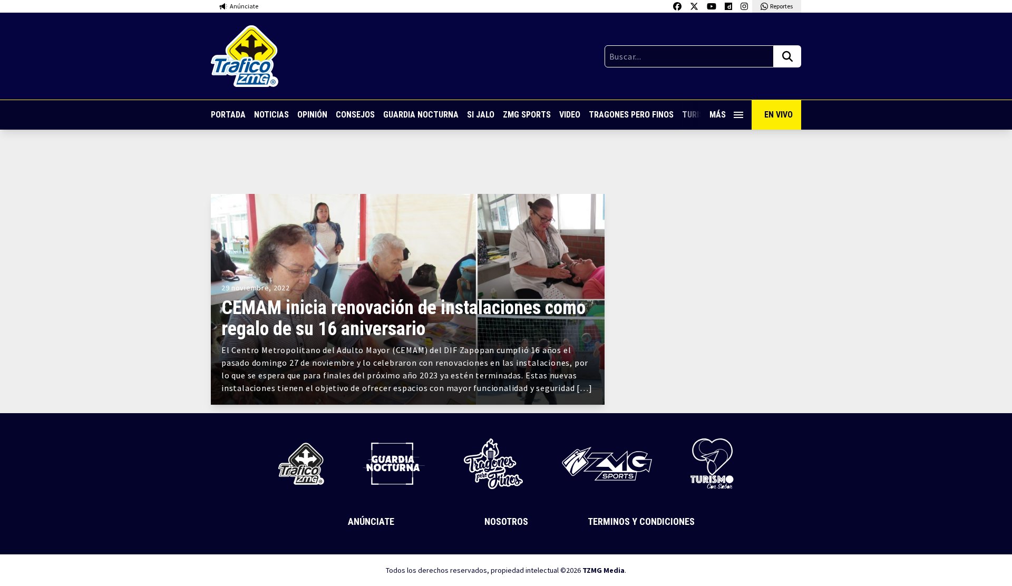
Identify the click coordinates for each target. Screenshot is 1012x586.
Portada (228, 115)
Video (569, 115)
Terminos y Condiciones (641, 521)
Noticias (271, 115)
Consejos (355, 115)
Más (717, 115)
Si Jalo (480, 115)
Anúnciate (371, 521)
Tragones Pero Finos (631, 115)
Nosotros (506, 521)
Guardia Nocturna (421, 115)
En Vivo (778, 115)
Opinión (312, 115)
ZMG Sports (527, 115)
